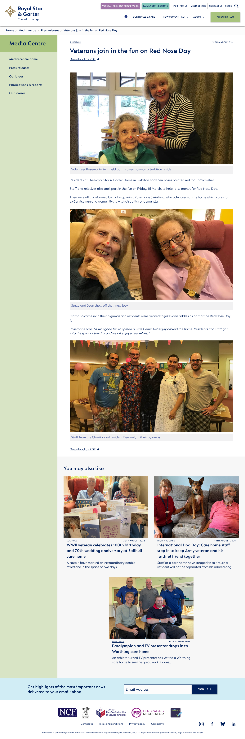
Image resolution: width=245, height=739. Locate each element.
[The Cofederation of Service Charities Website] (111, 712)
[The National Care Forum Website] (68, 712)
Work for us (180, 6)
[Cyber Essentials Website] (176, 712)
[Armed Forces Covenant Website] (85, 712)
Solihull (72, 540)
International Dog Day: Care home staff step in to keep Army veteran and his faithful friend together (193, 551)
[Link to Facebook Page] (212, 724)
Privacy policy (137, 724)
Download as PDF (83, 59)
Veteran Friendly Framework (120, 6)
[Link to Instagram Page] (201, 724)
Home (10, 30)
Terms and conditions (111, 724)
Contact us (215, 6)
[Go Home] (23, 13)
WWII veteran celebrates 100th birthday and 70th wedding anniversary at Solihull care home (104, 551)
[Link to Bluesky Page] (223, 724)
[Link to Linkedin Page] (233, 724)
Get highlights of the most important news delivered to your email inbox (66, 689)
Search (229, 6)
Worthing (118, 641)
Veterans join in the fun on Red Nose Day (90, 30)
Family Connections (155, 6)
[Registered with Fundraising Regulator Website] (147, 712)
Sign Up (203, 689)
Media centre (198, 6)
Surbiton (75, 42)
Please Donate (225, 17)
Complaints (157, 724)
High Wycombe (166, 540)
